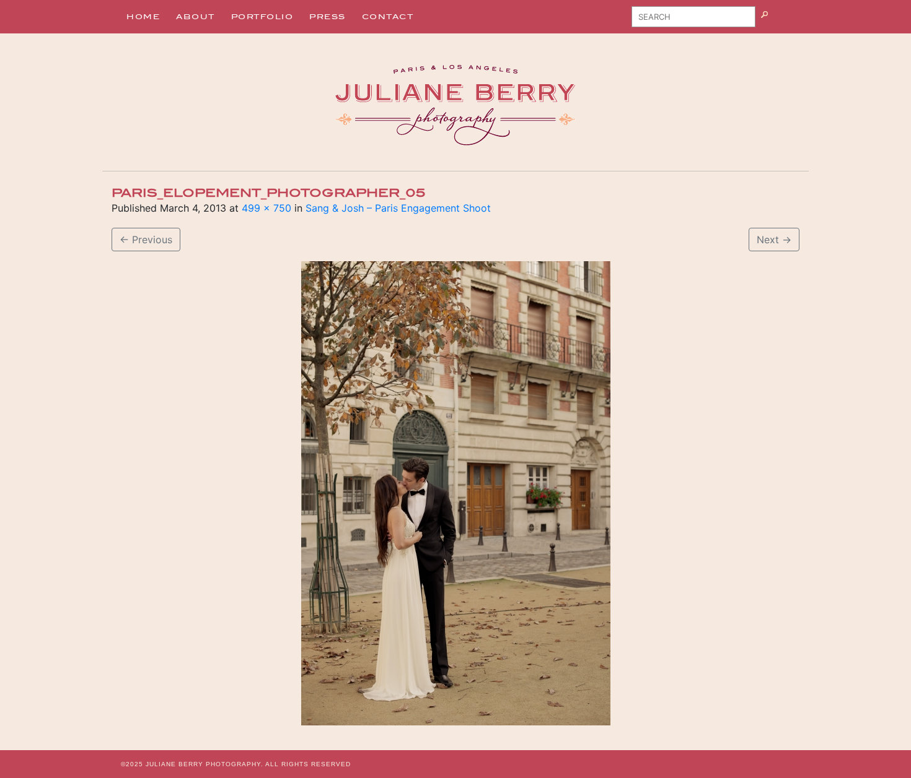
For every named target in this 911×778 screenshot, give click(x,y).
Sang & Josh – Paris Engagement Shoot (398, 208)
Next (774, 239)
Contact (388, 16)
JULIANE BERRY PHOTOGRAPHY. (204, 764)
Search (780, 21)
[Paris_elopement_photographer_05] (455, 493)
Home (143, 16)
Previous (146, 239)
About (195, 16)
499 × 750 (266, 208)
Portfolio (262, 16)
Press (327, 16)
